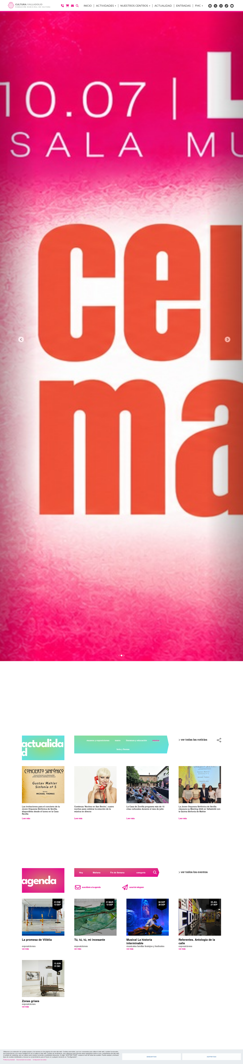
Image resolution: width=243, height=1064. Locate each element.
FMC (198, 5)
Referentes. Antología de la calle (197, 941)
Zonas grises (30, 1001)
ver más (25, 948)
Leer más (26, 818)
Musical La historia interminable (139, 941)
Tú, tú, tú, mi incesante (89, 939)
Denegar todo (152, 1057)
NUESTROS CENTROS (134, 5)
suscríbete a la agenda (91, 887)
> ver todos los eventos (193, 872)
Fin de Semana (117, 872)
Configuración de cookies (39, 1059)
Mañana (96, 872)
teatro (118, 740)
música (155, 740)
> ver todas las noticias (193, 739)
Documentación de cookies (23, 1059)
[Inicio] (27, 5)
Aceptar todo (211, 1057)
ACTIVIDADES (105, 5)
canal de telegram (136, 887)
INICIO (88, 5)
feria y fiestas (123, 749)
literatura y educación (136, 740)
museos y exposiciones (98, 740)
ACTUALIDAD (163, 5)
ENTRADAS (183, 5)
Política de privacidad (9, 1059)
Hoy (81, 872)
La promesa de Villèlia (37, 939)
